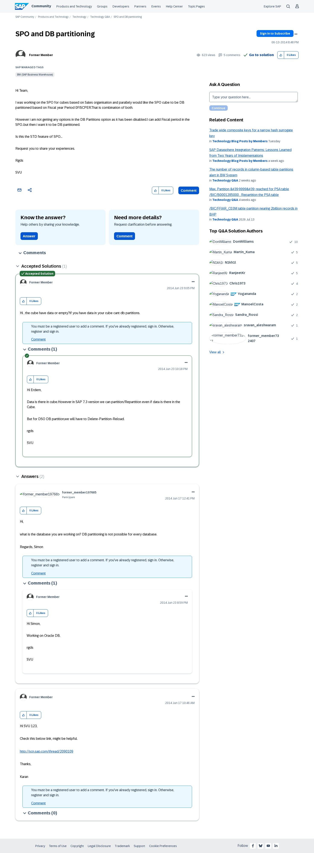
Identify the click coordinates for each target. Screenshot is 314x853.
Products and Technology (74, 6)
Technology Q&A (100, 17)
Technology (79, 17)
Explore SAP (272, 6)
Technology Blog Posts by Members (240, 141)
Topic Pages (196, 6)
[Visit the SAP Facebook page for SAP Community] (253, 845)
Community (41, 6)
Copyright (77, 846)
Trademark (122, 846)
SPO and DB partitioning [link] (128, 17)
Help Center (174, 6)
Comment (189, 190)
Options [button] (296, 34)
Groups (102, 6)
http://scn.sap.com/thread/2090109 (46, 751)
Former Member (41, 55)
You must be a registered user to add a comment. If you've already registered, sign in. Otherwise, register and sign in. (102, 329)
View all (215, 352)
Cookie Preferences (163, 846)
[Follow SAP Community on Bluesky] (260, 845)
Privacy (40, 846)
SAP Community (24, 17)
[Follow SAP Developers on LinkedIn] (276, 845)
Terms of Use (58, 846)
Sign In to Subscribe (275, 33)
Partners (140, 6)
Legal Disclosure (99, 846)
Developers (121, 6)
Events (156, 6)
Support (139, 846)
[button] (280, 55)
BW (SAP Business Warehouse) (35, 74)
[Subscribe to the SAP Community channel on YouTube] (268, 845)
